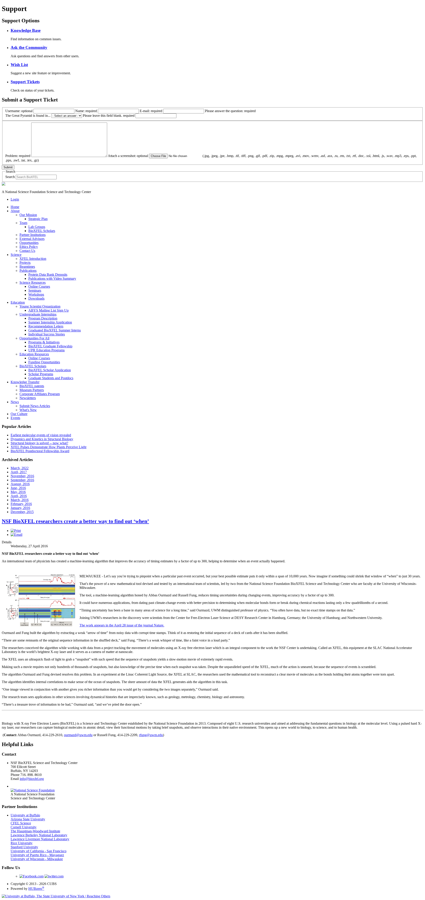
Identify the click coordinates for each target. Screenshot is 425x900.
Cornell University (24, 827)
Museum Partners (31, 390)
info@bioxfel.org (32, 779)
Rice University (22, 843)
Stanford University (24, 847)
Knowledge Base (26, 30)
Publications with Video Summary (52, 278)
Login (15, 199)
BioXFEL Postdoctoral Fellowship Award (40, 451)
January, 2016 (20, 508)
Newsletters (27, 398)
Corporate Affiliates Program (39, 394)
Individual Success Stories (46, 334)
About (15, 211)
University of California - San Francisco (38, 851)
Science (16, 255)
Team (23, 223)
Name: (86, 111)
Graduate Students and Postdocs (50, 378)
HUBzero (36, 888)
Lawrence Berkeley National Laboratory (39, 835)
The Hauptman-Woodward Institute (35, 831)
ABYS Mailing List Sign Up (48, 310)
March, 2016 (20, 500)
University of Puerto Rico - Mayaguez (37, 855)
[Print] (16, 530)
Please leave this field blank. (109, 115)
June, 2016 (18, 488)
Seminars (34, 290)
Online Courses (39, 286)
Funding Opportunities (44, 362)
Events (15, 418)
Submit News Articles (34, 406)
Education (18, 302)
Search (10, 177)
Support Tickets (25, 81)
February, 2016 (21, 504)
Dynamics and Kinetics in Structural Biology (42, 439)
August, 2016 (20, 484)
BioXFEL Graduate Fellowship (50, 346)
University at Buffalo (25, 815)
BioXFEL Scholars (41, 231)
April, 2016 (19, 496)
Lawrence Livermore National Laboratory (40, 839)
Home (15, 207)
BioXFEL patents (31, 386)
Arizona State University (28, 819)
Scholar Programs (40, 374)
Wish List (19, 64)
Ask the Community (29, 47)
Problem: (17, 156)
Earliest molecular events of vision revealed (41, 435)
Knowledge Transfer (25, 382)
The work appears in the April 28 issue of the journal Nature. (121, 625)
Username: (19, 111)
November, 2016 (22, 476)
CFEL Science (21, 823)
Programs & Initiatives (44, 342)
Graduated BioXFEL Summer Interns (54, 330)
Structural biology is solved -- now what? (39, 443)
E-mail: (151, 111)
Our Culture (19, 414)
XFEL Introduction (32, 258)
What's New (28, 410)
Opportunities (29, 243)
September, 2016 (22, 480)
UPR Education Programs (46, 350)
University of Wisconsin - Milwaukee (37, 859)
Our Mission (28, 215)
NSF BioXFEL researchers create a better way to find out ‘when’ (75, 521)
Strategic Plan (38, 219)
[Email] (16, 534)
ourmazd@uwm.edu (78, 735)
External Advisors (31, 239)
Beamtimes (27, 266)
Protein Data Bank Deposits (47, 274)
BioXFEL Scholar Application (49, 370)
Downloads (36, 298)
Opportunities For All (34, 338)
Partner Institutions (32, 235)
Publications (28, 270)
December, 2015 (22, 512)
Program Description (42, 318)
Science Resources (32, 282)
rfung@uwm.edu (151, 735)
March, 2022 (20, 468)
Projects (25, 262)
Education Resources (34, 354)
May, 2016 (18, 492)
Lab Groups (36, 227)
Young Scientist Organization (39, 306)
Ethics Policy (28, 247)
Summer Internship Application (50, 322)
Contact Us (27, 251)
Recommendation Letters (45, 326)
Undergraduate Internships (37, 314)
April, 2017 (19, 472)
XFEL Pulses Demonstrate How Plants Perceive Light (48, 447)
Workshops (36, 294)
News (15, 402)
